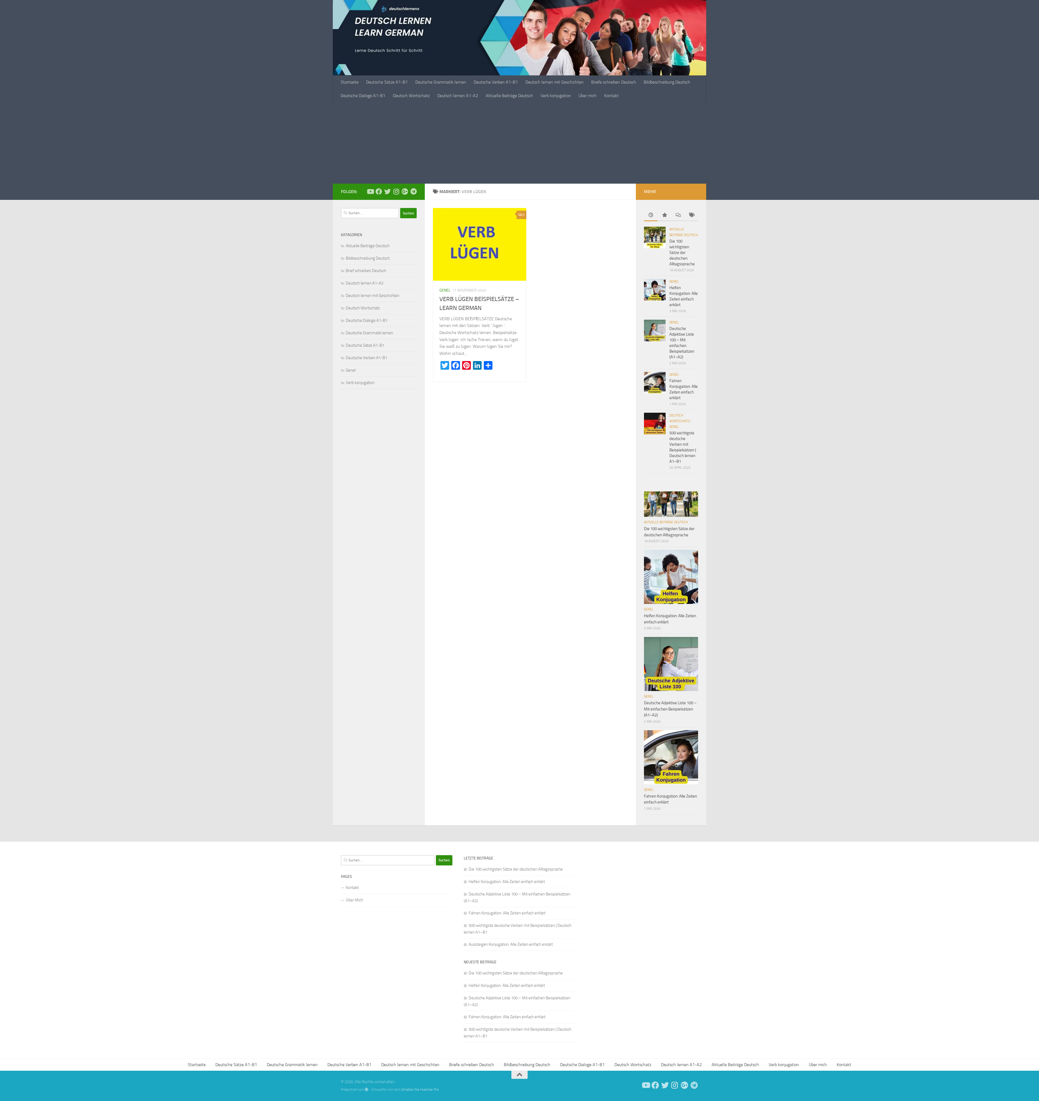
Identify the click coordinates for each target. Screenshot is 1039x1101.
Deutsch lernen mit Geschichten (554, 82)
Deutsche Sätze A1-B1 (387, 82)
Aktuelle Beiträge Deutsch (509, 95)
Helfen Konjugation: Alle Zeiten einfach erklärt (507, 881)
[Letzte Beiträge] (650, 215)
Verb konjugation (556, 95)
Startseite (350, 82)
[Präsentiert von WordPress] (366, 1089)
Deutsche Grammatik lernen (440, 82)
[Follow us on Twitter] (387, 191)
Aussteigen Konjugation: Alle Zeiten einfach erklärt (511, 944)
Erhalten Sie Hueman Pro (420, 1089)
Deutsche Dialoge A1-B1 (363, 95)
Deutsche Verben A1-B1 (496, 82)
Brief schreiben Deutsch (366, 270)
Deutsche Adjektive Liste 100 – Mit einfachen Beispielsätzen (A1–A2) (670, 709)
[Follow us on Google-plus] (405, 191)
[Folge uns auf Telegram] (413, 191)
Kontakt (611, 95)
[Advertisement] (519, 143)
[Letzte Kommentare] (678, 215)
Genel (445, 290)
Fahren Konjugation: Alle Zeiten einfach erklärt (507, 913)
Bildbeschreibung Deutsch (667, 82)
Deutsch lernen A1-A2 (457, 95)
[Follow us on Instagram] (396, 191)
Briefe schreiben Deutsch (613, 82)
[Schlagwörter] (691, 215)
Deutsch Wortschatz (411, 95)
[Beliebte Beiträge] (664, 215)
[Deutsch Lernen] (370, 191)
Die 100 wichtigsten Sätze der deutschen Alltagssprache (682, 252)
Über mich (587, 95)
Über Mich (354, 900)
